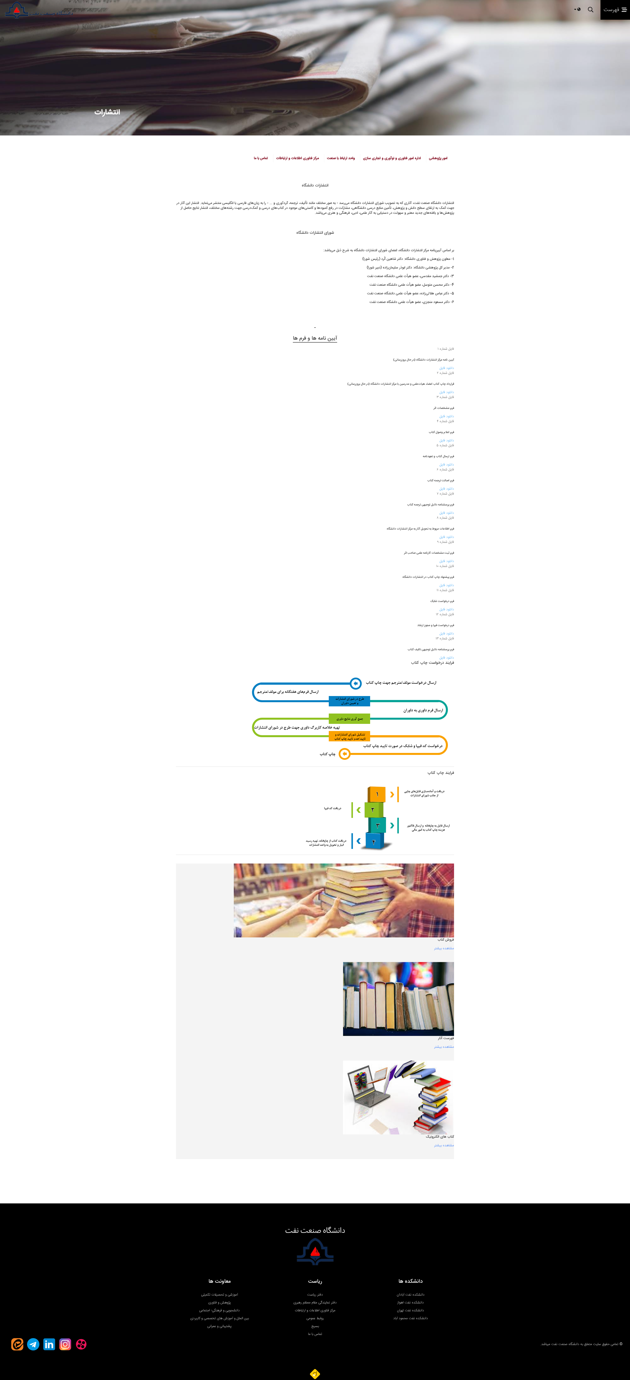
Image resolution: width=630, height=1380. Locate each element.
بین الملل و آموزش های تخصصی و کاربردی (219, 1318)
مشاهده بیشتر (444, 948)
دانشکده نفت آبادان (411, 1295)
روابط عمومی (315, 1318)
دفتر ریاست (315, 1295)
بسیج (315, 1326)
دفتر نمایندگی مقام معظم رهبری (315, 1303)
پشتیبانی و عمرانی (219, 1326)
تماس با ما (315, 1334)
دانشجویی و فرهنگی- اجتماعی (219, 1310)
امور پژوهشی (438, 158)
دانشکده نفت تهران (410, 1310)
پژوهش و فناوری (219, 1303)
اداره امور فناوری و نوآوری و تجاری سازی (392, 158)
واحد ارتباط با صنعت (341, 158)
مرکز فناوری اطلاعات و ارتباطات (297, 158)
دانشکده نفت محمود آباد (410, 1318)
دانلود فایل (447, 368)
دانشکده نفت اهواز (410, 1303)
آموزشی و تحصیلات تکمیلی (219, 1295)
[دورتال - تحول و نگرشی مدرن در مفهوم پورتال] (315, 1374)
